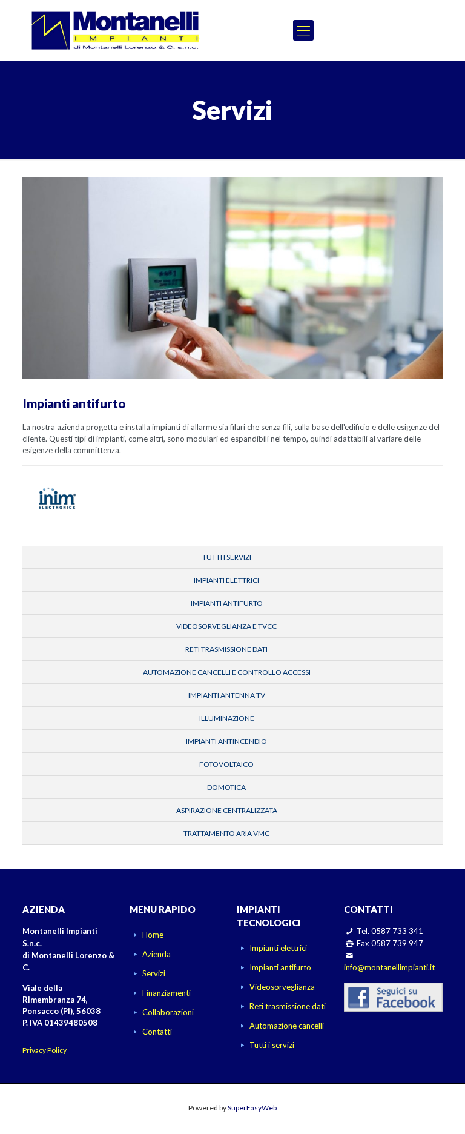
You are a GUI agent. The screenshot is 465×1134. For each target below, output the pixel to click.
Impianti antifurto (227, 603)
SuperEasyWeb (252, 1107)
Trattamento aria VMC (226, 833)
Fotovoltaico (226, 764)
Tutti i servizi (226, 557)
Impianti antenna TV (226, 695)
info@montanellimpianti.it (389, 967)
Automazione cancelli (286, 1025)
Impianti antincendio (226, 741)
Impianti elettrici (226, 580)
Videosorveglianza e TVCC (226, 626)
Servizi (153, 973)
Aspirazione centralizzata (226, 810)
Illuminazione (226, 718)
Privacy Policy (44, 1050)
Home (152, 935)
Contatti (157, 1031)
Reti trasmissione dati (226, 649)
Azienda (156, 954)
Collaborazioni (168, 1012)
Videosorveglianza (282, 987)
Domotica (226, 787)
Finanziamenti (166, 993)
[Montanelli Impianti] (115, 30)
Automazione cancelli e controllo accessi (227, 672)
